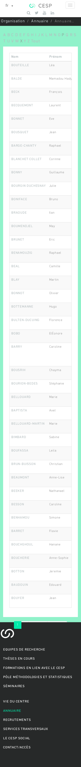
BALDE (16, 78)
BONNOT (18, 293)
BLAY (15, 280)
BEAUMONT (20, 477)
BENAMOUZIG (21, 253)
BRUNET (17, 239)
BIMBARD (18, 437)
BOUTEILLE (20, 65)
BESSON (17, 504)
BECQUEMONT (22, 105)
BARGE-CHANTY (24, 145)
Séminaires (14, 686)
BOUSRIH (18, 370)
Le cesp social (16, 738)
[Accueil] (40, 5)
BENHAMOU (20, 517)
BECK (15, 92)
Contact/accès (17, 747)
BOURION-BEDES (24, 383)
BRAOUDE (19, 213)
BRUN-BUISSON (23, 464)
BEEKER (17, 491)
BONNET (17, 119)
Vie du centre (16, 701)
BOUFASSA (19, 450)
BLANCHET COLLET (26, 159)
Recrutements (17, 720)
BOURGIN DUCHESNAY (28, 186)
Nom (14, 57)
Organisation (13, 21)
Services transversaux (25, 729)
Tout (35, 41)
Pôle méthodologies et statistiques (37, 677)
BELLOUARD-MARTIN (28, 423)
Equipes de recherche (24, 649)
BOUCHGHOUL (22, 544)
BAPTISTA (19, 410)
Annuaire (39, 21)
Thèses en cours (19, 658)
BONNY (16, 172)
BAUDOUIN (19, 585)
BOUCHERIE (20, 558)
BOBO (15, 333)
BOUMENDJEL (22, 226)
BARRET (17, 531)
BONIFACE (19, 199)
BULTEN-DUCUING (25, 320)
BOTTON (17, 571)
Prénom (55, 57)
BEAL (15, 266)
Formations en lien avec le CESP (34, 668)
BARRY (16, 347)
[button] (9, 6)
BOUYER (17, 598)
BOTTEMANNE (22, 306)
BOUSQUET (19, 132)
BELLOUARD (21, 397)
